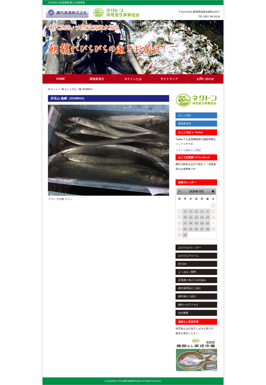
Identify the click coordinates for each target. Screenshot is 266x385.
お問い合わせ (205, 78)
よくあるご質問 (187, 271)
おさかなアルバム (188, 255)
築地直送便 (184, 123)
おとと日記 (70, 89)
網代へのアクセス (188, 304)
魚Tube (182, 263)
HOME (60, 78)
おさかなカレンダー (189, 247)
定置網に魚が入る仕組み (192, 280)
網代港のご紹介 (187, 296)
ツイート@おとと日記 (188, 150)
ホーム (54, 89)
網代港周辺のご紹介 (189, 288)
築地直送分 (97, 78)
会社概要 (183, 312)
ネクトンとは (133, 78)
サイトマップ (169, 78)
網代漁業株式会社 (132, 381)
